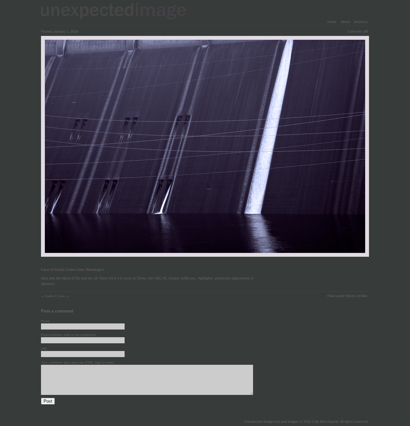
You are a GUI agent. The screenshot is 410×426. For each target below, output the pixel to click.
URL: (44, 348)
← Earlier (48, 296)
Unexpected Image (117, 11)
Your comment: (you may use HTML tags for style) (77, 362)
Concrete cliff (357, 31)
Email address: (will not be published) (68, 335)
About (345, 22)
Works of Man (356, 296)
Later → (63, 296)
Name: (46, 321)
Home (332, 22)
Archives (361, 22)
